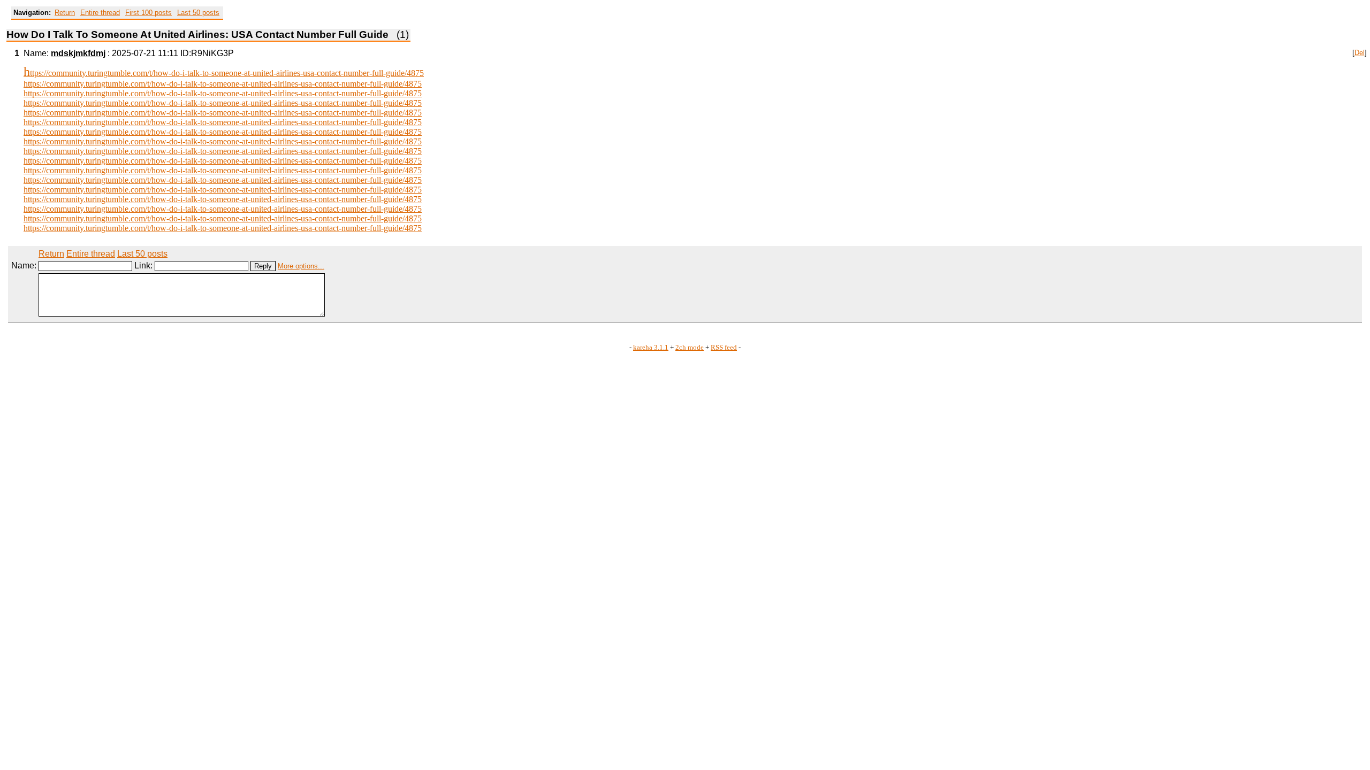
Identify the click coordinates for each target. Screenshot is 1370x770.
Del (1359, 53)
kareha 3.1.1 (650, 347)
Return (65, 13)
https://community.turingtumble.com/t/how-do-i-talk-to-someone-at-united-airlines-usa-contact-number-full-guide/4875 (224, 73)
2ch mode (689, 347)
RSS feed (724, 347)
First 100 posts (148, 13)
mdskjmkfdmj (78, 53)
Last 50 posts (198, 13)
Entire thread (100, 13)
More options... (301, 266)
